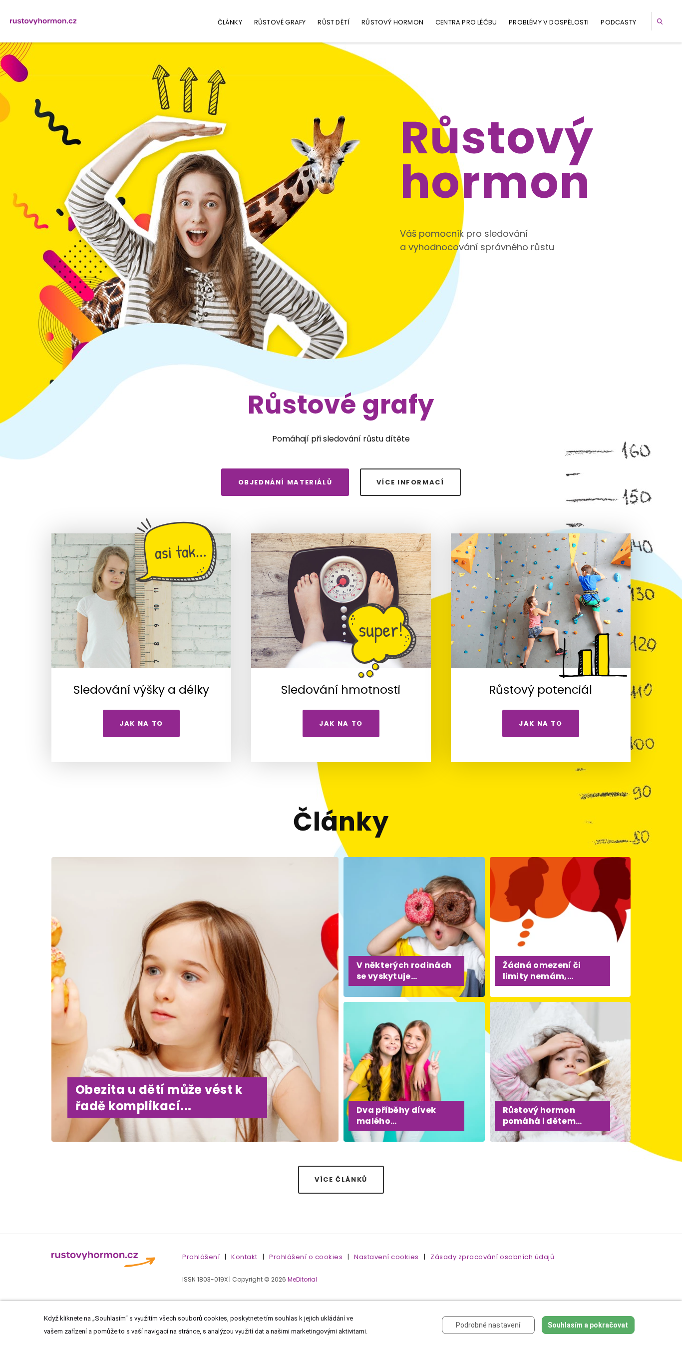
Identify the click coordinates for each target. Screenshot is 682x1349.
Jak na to (141, 723)
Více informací (410, 482)
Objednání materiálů (285, 482)
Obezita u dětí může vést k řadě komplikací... (158, 1097)
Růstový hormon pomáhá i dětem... (542, 1115)
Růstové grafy (280, 22)
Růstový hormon (392, 22)
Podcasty (618, 22)
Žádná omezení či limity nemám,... (542, 970)
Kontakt (244, 1257)
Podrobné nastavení (488, 1325)
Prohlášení (201, 1257)
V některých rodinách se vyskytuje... (403, 970)
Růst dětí (333, 22)
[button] (661, 21)
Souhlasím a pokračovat (588, 1325)
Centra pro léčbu (466, 22)
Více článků (341, 1179)
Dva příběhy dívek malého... (396, 1115)
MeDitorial (302, 1279)
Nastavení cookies (386, 1257)
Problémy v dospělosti (549, 22)
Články (230, 22)
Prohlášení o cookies (305, 1257)
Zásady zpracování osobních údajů (492, 1257)
